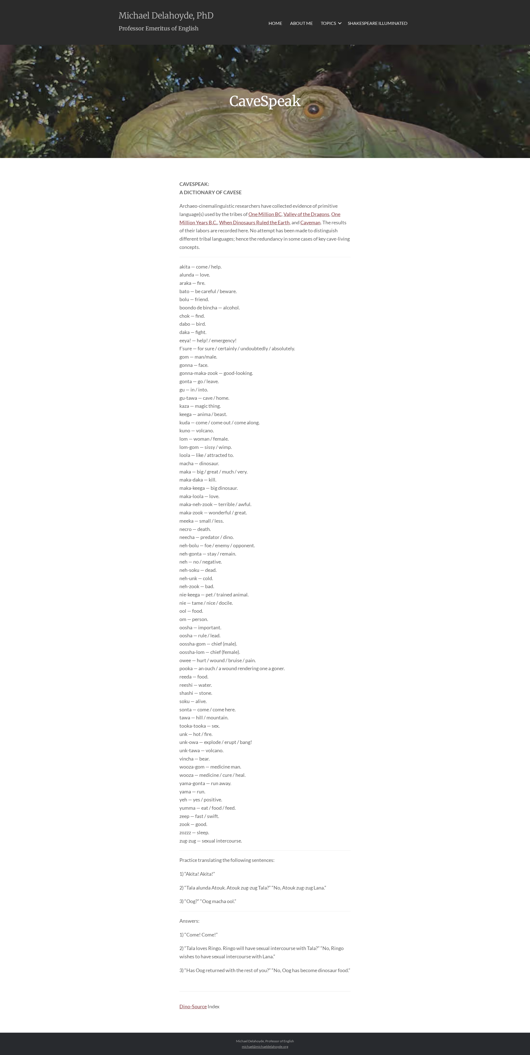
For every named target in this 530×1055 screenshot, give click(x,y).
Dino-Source (193, 1006)
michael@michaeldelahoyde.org (265, 1047)
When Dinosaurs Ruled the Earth (254, 222)
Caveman (310, 222)
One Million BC (265, 214)
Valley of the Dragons (306, 214)
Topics (328, 23)
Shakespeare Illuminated (377, 23)
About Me (301, 23)
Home (275, 23)
